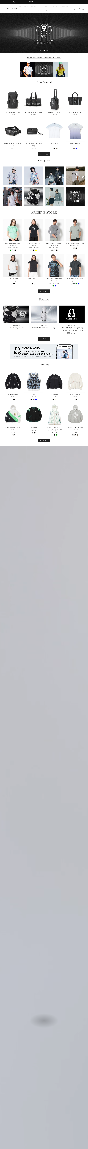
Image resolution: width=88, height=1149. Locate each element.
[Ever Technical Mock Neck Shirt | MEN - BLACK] (56, 250)
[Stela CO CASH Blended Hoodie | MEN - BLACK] (75, 435)
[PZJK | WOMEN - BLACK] (14, 399)
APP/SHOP (47, 10)
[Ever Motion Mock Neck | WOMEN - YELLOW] (36, 250)
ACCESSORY (34, 7)
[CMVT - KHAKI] (33, 399)
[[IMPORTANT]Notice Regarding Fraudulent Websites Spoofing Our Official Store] (72, 314)
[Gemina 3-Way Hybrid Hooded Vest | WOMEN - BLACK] (54, 435)
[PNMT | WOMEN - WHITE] (35, 283)
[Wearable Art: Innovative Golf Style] (44, 314)
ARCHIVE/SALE (45, 7)
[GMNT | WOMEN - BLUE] (76, 148)
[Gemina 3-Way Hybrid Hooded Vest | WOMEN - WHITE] (52, 435)
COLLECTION (55, 7)
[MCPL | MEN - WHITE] (52, 148)
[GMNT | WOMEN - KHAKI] (74, 148)
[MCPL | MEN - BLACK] (54, 148)
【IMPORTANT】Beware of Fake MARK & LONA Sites (43, 57)
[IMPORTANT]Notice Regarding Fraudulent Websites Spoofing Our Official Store (72, 330)
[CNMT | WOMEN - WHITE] (12, 283)
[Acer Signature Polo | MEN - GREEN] (76, 283)
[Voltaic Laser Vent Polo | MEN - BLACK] (76, 248)
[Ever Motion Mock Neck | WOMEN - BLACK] (33, 250)
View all (44, 154)
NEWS (40, 10)
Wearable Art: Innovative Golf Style (44, 328)
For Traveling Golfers (16, 328)
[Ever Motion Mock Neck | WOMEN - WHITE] (31, 250)
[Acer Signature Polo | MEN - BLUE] (78, 283)
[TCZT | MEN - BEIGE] (55, 399)
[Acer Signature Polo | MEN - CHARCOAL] (74, 283)
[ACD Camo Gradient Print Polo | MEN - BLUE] (55, 286)
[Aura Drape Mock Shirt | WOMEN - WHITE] (13, 250)
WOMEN (26, 7)
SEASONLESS (65, 7)
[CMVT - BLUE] (36, 399)
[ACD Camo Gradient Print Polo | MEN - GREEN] (53, 286)
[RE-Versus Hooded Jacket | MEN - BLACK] (14, 435)
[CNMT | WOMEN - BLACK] (14, 283)
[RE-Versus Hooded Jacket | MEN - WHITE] (12, 435)
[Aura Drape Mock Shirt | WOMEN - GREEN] (10, 250)
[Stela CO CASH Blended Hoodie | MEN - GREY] (73, 435)
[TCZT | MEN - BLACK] (53, 399)
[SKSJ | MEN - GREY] (32, 433)
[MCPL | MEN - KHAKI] (56, 148)
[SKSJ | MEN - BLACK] (35, 433)
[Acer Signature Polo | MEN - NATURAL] (71, 283)
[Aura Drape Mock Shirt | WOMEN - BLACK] (15, 250)
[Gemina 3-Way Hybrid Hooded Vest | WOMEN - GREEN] (56, 435)
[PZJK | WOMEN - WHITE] (12, 399)
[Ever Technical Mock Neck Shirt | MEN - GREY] (52, 250)
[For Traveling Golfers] (16, 314)
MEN (20, 7)
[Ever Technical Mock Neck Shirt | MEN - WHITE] (54, 250)
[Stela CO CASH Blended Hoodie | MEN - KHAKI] (77, 435)
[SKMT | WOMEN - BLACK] (76, 399)
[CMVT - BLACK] (31, 399)
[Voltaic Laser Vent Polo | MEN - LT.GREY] (74, 248)
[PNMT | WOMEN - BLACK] (32, 283)
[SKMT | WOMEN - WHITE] (74, 399)
